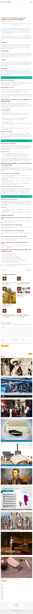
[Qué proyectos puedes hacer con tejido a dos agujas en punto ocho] (16, 567)
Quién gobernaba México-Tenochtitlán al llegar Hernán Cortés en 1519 (11, 530)
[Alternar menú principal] (31, 2)
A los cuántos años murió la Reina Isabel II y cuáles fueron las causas (10, 555)
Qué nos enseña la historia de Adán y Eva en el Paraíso (9, 283)
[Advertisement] (16, 10)
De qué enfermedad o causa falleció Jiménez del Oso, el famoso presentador (12, 398)
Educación (2, 588)
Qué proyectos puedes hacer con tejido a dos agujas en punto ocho (10, 578)
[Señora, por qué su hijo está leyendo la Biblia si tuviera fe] (16, 455)
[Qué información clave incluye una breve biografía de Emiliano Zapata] (16, 367)
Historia (2, 593)
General (2, 590)
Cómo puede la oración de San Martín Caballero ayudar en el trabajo (23, 315)
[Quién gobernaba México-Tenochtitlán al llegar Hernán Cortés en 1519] (16, 521)
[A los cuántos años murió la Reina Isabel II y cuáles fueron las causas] (16, 543)
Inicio (16, 603)
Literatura (2, 594)
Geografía (2, 591)
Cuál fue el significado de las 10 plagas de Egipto (22, 295)
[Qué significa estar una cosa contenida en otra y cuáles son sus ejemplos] (16, 430)
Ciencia (2, 585)
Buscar (2, 352)
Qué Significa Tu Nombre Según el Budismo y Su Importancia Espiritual (9, 315)
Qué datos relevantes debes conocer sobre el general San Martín (10, 485)
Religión (4, 21)
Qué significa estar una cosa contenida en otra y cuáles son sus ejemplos (11, 442)
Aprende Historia (7, 2)
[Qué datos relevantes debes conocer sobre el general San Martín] (16, 476)
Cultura (2, 587)
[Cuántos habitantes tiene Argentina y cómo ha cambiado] (16, 498)
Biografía (2, 584)
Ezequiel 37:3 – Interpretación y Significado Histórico (8, 305)
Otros (1, 597)
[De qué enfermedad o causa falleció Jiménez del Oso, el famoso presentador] (16, 387)
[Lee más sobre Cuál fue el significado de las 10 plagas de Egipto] (24, 290)
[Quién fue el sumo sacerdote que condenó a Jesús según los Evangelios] (16, 408)
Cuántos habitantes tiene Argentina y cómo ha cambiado (9, 511)
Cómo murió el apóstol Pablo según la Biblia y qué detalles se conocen (23, 283)
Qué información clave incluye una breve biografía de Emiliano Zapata (10, 376)
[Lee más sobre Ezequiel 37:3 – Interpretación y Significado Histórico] (9, 295)
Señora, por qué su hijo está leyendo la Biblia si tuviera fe (9, 467)
